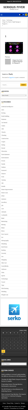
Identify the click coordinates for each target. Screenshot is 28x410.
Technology (4, 279)
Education (4, 151)
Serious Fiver (14, 7)
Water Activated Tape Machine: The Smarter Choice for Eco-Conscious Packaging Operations (13, 396)
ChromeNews (13, 408)
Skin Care (4, 263)
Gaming (3, 180)
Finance (3, 173)
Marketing (4, 221)
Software (3, 269)
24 (3, 348)
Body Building (5, 116)
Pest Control (4, 234)
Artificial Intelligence (7, 106)
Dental (3, 148)
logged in (11, 77)
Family (3, 164)
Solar (2, 272)
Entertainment (5, 154)
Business (3, 119)
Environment (5, 157)
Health (3, 186)
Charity (3, 132)
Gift (2, 183)
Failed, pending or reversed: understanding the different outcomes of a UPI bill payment (13, 375)
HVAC (3, 196)
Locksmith (4, 215)
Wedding (3, 291)
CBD (2, 129)
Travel (3, 282)
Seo (2, 256)
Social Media (4, 266)
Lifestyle (3, 212)
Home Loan (4, 192)
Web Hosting (5, 288)
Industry (3, 199)
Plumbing (4, 244)
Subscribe (26, 15)
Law (2, 208)
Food (2, 177)
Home (4, 403)
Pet (2, 237)
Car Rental (4, 122)
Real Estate (4, 247)
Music (3, 228)
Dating (3, 145)
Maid (2, 218)
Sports (3, 275)
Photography (5, 240)
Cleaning (3, 135)
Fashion (3, 167)
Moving (3, 224)
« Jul (2, 354)
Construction (4, 138)
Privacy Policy (10, 403)
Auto (2, 110)
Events (3, 161)
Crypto (3, 141)
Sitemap (23, 403)
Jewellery (4, 202)
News (3, 231)
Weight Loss (4, 295)
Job (2, 205)
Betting (3, 113)
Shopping (4, 260)
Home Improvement (7, 189)
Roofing (3, 250)
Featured (3, 170)
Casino (3, 126)
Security (3, 253)
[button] (1, 14)
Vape (2, 285)
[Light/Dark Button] (20, 14)
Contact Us (17, 403)
